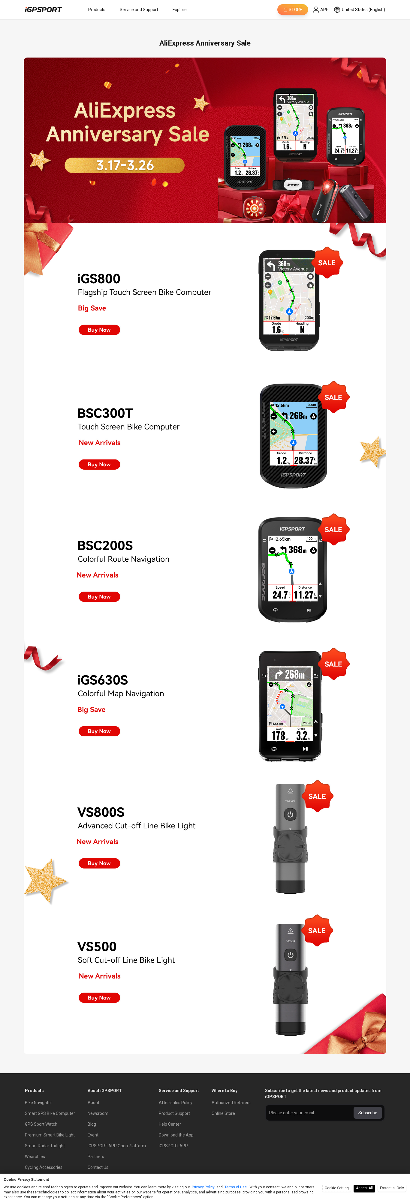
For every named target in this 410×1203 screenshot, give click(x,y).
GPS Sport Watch (41, 1124)
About (93, 1102)
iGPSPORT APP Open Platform (117, 1145)
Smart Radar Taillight (45, 1145)
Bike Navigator (38, 1102)
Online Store (223, 1113)
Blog (92, 1124)
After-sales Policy (175, 1102)
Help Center (170, 1124)
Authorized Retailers (231, 1102)
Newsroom (98, 1113)
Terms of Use (236, 1187)
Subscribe (367, 1112)
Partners (96, 1156)
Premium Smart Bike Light (50, 1135)
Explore (180, 9)
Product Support (174, 1113)
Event (93, 1135)
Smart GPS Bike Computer (50, 1113)
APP (324, 9)
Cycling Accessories (43, 1167)
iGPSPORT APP (173, 1145)
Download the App (176, 1135)
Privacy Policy (203, 1187)
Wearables (35, 1156)
